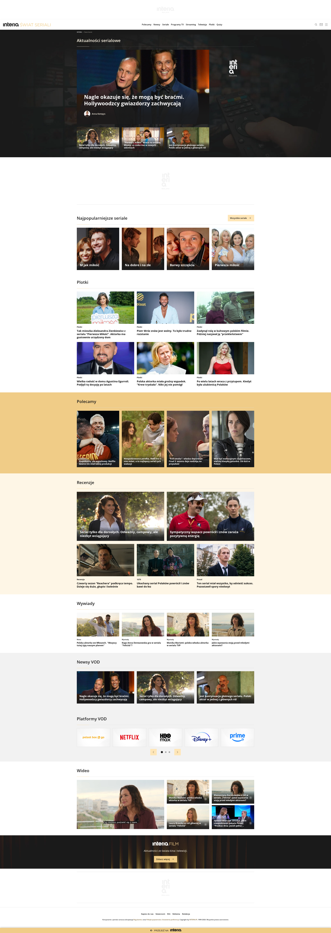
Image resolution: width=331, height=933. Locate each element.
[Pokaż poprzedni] (153, 752)
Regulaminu (137, 920)
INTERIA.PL (193, 920)
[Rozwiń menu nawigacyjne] (326, 24)
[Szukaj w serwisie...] (316, 24)
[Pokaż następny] (177, 752)
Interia (79, 32)
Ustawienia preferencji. (170, 920)
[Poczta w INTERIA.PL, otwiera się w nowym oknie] (321, 24)
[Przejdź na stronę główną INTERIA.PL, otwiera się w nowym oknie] (11, 24)
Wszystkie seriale (238, 218)
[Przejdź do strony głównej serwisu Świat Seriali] (35, 24)
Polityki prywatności (153, 920)
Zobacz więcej (163, 859)
